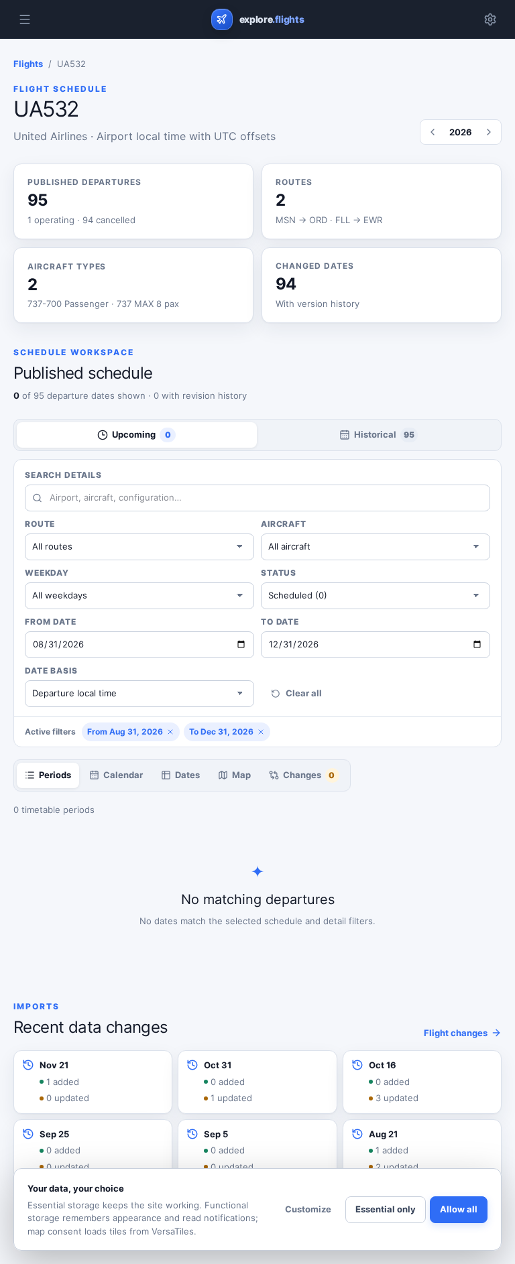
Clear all (304, 693)
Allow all (458, 1209)
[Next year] (489, 132)
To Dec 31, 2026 (221, 731)
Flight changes (456, 1032)
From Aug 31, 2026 (125, 731)
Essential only (385, 1209)
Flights (28, 63)
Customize (308, 1209)
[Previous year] (432, 132)
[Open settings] (490, 19)
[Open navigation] (25, 19)
